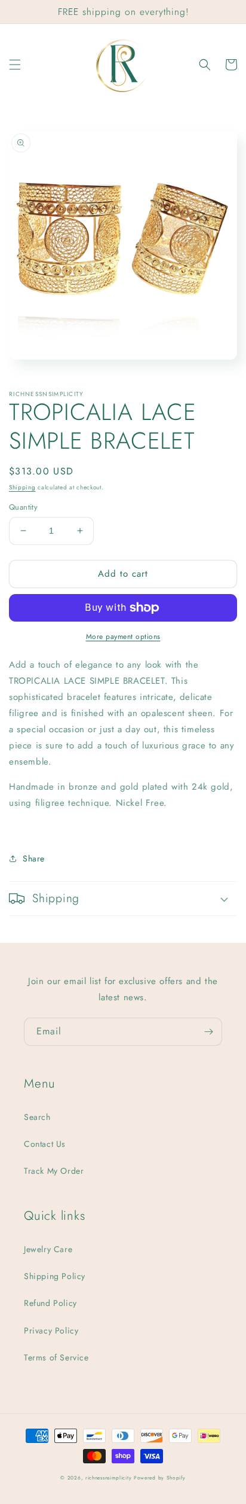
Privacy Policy (51, 1330)
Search (37, 1117)
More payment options (123, 636)
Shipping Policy (54, 1276)
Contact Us (45, 1144)
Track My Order (54, 1171)
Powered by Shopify (160, 1477)
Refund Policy (50, 1303)
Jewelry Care (48, 1249)
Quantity (23, 507)
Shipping (22, 487)
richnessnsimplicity (108, 1477)
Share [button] (34, 858)
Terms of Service (56, 1357)
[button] (15, 64)
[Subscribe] (208, 1032)
